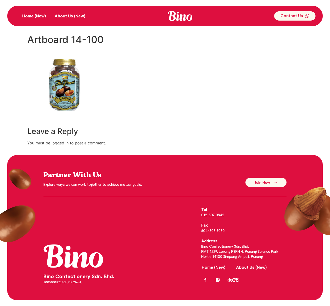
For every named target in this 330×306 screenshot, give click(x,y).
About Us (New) (70, 16)
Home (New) (34, 16)
